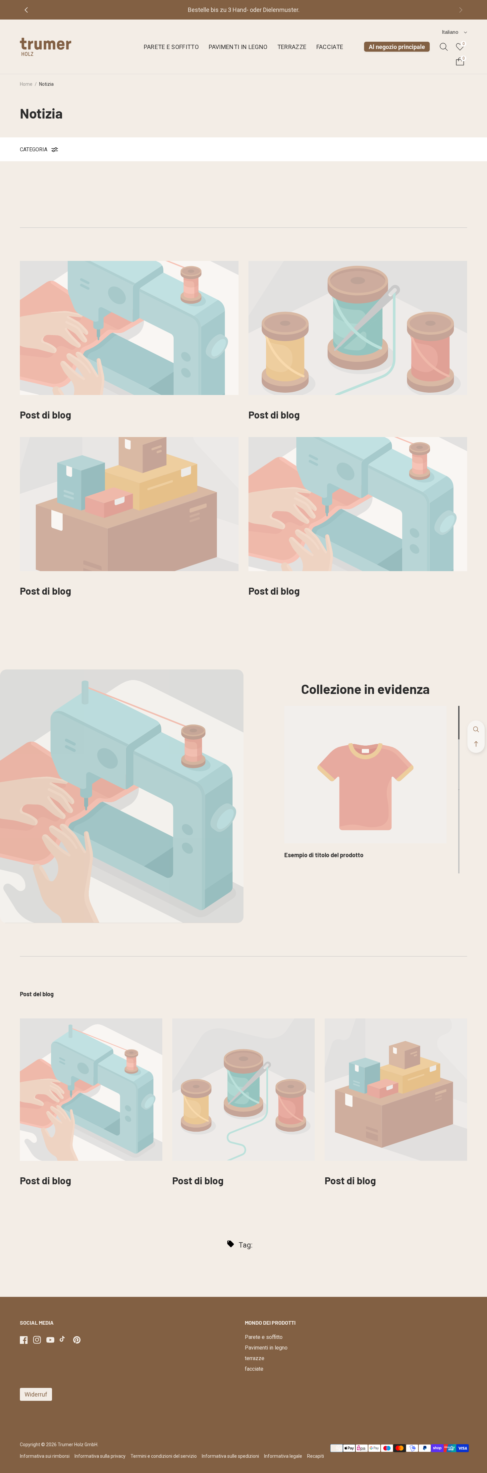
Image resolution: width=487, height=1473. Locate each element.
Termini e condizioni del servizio (164, 1456)
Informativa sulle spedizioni (230, 1456)
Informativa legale (283, 1456)
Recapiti (315, 1456)
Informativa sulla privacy (100, 1456)
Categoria (33, 149)
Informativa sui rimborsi (45, 1456)
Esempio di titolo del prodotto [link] (323, 855)
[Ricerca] (444, 47)
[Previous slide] (31, 10)
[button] (476, 744)
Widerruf (36, 1394)
